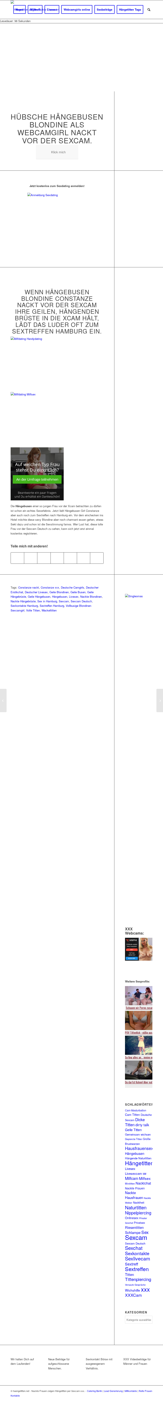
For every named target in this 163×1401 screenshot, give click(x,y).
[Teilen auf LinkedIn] (70, 558)
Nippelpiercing (138, 1213)
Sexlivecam (137, 1258)
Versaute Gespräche (135, 1284)
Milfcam (131, 1178)
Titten (129, 1274)
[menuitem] (19, 9)
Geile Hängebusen (39, 596)
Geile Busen (78, 592)
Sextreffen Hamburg (52, 606)
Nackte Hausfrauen (134, 1195)
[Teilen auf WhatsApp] (43, 558)
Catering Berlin (94, 1391)
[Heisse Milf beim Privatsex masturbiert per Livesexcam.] (3, 700)
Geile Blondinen (59, 592)
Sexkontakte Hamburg (24, 606)
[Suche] (148, 9)
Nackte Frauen (135, 1188)
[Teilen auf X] (30, 558)
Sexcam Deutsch (81, 601)
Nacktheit (138, 1202)
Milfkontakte (131, 1391)
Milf (144, 1173)
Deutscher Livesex (36, 592)
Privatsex (139, 1223)
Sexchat (133, 1247)
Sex (145, 1232)
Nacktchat (143, 1183)
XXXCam (133, 1295)
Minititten (130, 1183)
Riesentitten (134, 1227)
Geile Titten (133, 1129)
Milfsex (145, 1178)
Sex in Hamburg (47, 601)
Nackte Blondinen (91, 596)
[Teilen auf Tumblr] (83, 558)
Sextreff (131, 1264)
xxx (145, 1289)
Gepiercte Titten (133, 1139)
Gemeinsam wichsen (138, 1134)
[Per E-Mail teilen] (96, 558)
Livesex (74, 596)
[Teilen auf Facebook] (17, 558)
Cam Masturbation (135, 1110)
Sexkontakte (137, 1253)
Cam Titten (132, 1114)
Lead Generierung (113, 1391)
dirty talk (142, 1124)
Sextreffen (137, 1269)
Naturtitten (135, 1207)
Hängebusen (59, 596)
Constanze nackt (28, 587)
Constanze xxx (50, 587)
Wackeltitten (49, 610)
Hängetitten (139, 1163)
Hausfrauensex (139, 1148)
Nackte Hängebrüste (23, 601)
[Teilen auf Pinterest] (57, 558)
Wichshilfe (132, 1290)
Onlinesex (131, 1218)
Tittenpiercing (138, 1279)
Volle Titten (33, 610)
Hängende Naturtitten (138, 1158)
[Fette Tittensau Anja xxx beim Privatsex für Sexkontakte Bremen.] (159, 700)
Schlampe (133, 1232)
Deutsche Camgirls (72, 587)
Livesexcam (133, 1173)
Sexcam (64, 601)
